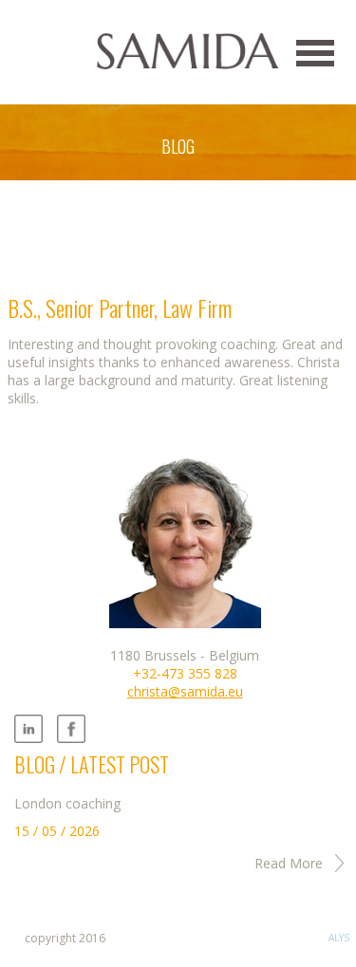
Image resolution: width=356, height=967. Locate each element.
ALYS (338, 937)
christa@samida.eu (185, 691)
